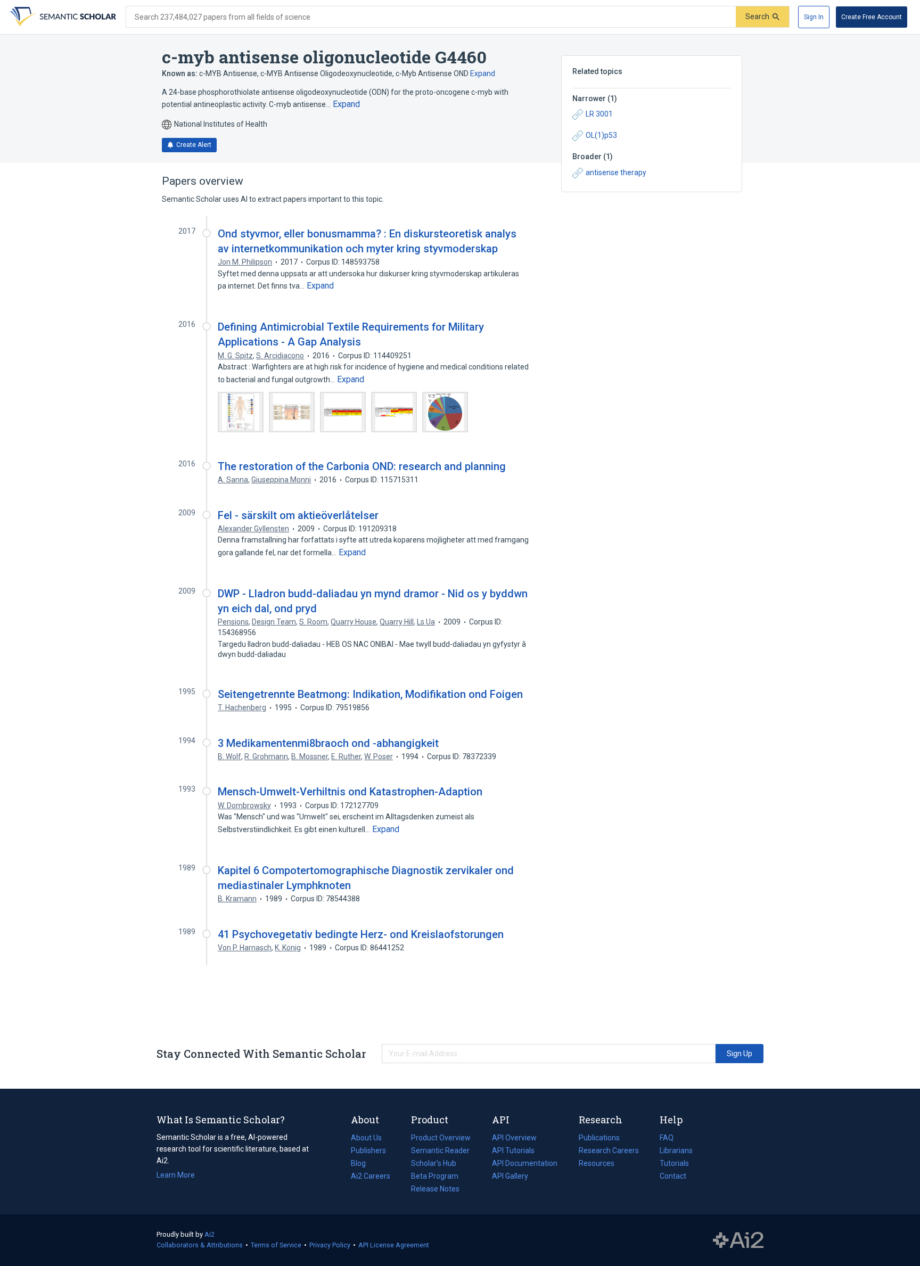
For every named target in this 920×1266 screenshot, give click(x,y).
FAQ (666, 1137)
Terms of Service (276, 1245)
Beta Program (434, 1176)
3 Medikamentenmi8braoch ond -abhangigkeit (328, 743)
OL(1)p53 (601, 135)
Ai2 (209, 1234)
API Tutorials (513, 1150)
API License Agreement (393, 1245)
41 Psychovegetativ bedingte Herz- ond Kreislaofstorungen (361, 934)
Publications (599, 1138)
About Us (366, 1137)
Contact (673, 1176)
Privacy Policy (329, 1245)
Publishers (368, 1150)
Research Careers (609, 1151)
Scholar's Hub (433, 1163)
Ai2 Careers (370, 1177)
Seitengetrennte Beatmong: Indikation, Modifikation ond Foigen (370, 694)
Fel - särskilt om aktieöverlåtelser (298, 515)
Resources (596, 1164)
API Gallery (510, 1176)
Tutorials (674, 1163)
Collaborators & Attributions (200, 1245)
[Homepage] (61, 17)
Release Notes (435, 1189)
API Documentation (524, 1164)
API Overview (514, 1137)
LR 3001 (599, 114)
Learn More (176, 1175)
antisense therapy (616, 172)
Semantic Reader (440, 1150)
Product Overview (441, 1137)
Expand (482, 73)
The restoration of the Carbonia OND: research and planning (362, 466)
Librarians (676, 1150)
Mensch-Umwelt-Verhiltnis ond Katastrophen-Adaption (350, 791)
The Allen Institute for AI (738, 1240)
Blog (362, 1164)
